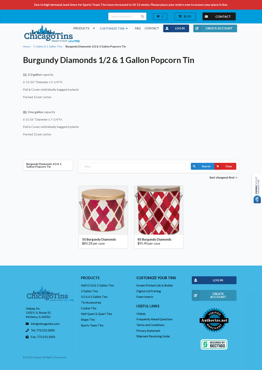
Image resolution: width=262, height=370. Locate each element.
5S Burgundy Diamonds (99, 239)
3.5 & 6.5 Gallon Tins (94, 296)
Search (206, 166)
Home (26, 46)
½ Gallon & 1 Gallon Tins (47, 46)
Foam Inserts (144, 296)
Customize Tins (112, 28)
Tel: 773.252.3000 (43, 330)
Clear (228, 166)
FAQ (138, 28)
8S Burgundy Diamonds (154, 239)
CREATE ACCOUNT (219, 28)
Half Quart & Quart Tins (96, 313)
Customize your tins (156, 278)
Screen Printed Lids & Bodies (154, 285)
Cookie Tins (88, 308)
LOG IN (180, 28)
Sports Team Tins (92, 325)
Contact (152, 28)
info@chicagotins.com (45, 323)
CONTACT (223, 16)
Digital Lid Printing (148, 291)
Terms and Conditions (150, 325)
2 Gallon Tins (89, 291)
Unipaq (140, 313)
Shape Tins (88, 319)
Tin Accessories (91, 302)
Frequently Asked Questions (154, 319)
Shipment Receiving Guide (153, 336)
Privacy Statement (148, 330)
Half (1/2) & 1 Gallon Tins (97, 285)
